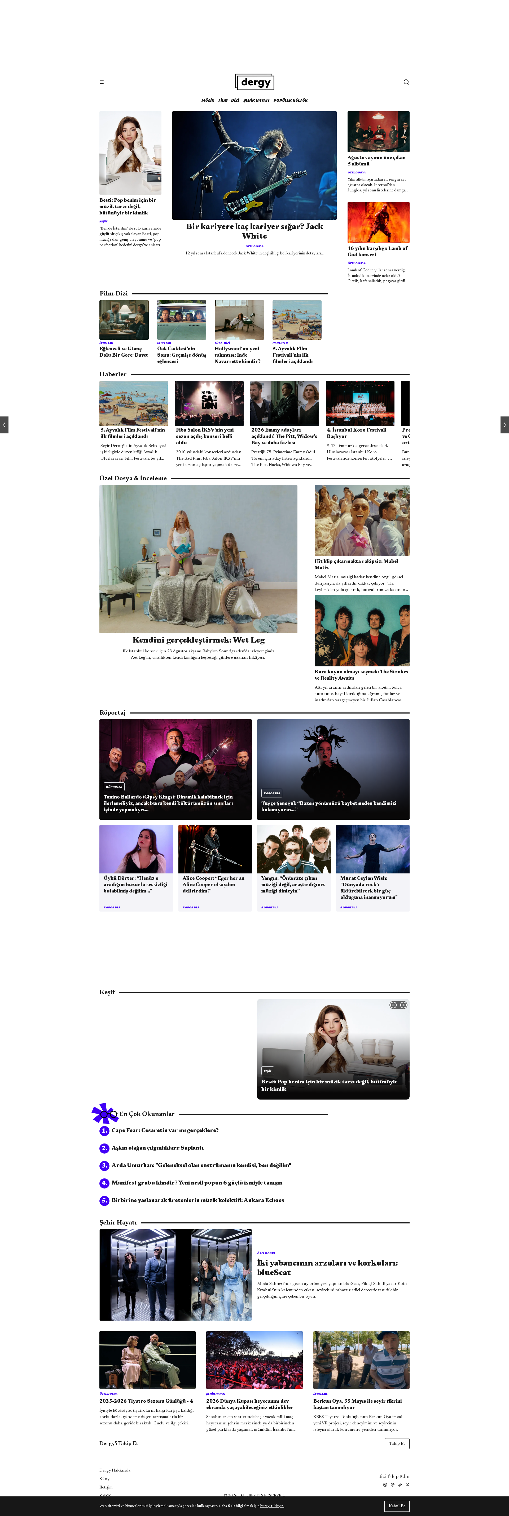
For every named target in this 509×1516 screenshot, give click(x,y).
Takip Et (397, 1444)
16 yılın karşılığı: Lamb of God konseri (378, 252)
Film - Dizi (228, 100)
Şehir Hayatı (256, 100)
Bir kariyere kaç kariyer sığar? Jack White (254, 232)
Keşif (103, 221)
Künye (105, 1479)
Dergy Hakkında (114, 1470)
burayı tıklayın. (272, 1506)
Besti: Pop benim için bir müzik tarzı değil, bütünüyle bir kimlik (127, 207)
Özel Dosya (254, 246)
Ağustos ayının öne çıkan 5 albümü (377, 161)
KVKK (105, 1496)
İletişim (106, 1487)
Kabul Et (397, 1506)
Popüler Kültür (291, 100)
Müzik (207, 100)
